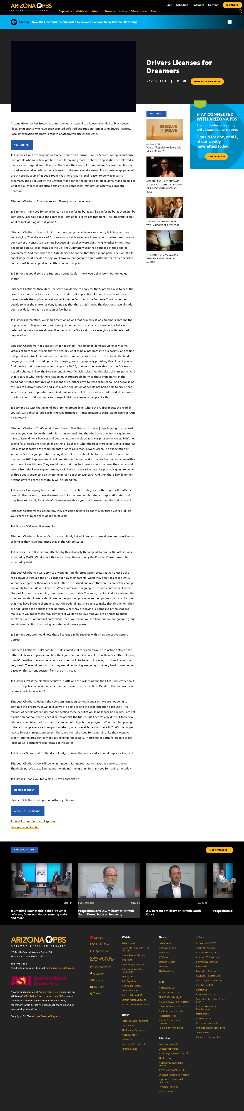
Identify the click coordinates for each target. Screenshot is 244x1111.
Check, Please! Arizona (133, 955)
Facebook (98, 973)
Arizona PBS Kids (167, 988)
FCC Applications (100, 951)
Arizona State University (52, 992)
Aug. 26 (153, 144)
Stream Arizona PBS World (135, 1004)
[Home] (31, 7)
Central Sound (129, 1025)
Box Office (201, 966)
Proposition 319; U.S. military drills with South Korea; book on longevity (106, 912)
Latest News (165, 943)
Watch (126, 937)
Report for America (168, 1086)
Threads (98, 993)
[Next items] (233, 880)
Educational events (168, 1048)
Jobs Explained (129, 981)
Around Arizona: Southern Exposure (33, 821)
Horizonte (164, 952)
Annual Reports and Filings (209, 980)
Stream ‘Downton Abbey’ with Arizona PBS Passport (162, 223)
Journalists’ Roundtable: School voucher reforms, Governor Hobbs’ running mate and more (39, 914)
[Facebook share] (173, 81)
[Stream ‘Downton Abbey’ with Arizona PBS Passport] (164, 199)
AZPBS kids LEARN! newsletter (174, 1002)
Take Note (127, 1039)
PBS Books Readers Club (208, 976)
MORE (218, 850)
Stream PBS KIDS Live (169, 992)
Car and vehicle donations (209, 1037)
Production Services (206, 971)
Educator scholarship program (174, 1074)
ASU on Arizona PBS (132, 995)
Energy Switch (129, 976)
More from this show (207, 81)
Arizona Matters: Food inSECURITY (133, 970)
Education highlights (169, 1044)
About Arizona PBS (205, 948)
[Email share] (186, 81)
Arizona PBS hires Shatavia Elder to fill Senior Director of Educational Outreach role (164, 186)
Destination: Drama (132, 986)
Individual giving (204, 1018)
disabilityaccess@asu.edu (60, 968)
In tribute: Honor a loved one (210, 1027)
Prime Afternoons (131, 990)
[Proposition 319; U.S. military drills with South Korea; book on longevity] (109, 865)
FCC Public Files (99, 944)
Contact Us (201, 990)
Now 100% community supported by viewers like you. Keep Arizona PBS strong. (84, 22)
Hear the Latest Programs (135, 1020)
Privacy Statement (100, 967)
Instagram (99, 980)
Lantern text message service (173, 1006)
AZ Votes (163, 957)
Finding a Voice (129, 1048)
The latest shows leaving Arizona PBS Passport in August (162, 258)
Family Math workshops (171, 1027)
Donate (98, 937)
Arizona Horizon (167, 948)
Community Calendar (207, 962)
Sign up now (215, 156)
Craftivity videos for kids (171, 1011)
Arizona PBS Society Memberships (206, 1008)
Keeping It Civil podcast (133, 1044)
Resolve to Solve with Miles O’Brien (135, 949)
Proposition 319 (224, 911)
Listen (125, 1014)
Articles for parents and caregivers (170, 1022)
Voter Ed (163, 966)
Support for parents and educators (171, 1081)
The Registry (165, 1058)
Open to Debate (167, 962)
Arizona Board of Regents (45, 1016)
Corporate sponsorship (207, 1023)
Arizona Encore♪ (130, 1034)
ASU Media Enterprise (35, 996)
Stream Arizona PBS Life (134, 1000)
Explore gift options (206, 994)
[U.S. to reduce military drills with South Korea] (176, 865)
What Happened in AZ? (133, 964)
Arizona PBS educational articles (171, 1064)
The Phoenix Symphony (133, 1030)
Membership (202, 1014)
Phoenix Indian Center (25, 827)
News (162, 937)
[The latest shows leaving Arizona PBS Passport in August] (164, 232)
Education (165, 1038)
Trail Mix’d (127, 960)
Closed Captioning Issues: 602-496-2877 (102, 959)
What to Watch (129, 943)
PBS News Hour (167, 971)
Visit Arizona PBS (204, 985)
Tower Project (203, 1032)
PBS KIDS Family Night (170, 997)
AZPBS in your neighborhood (173, 1053)
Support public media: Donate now (211, 1000)
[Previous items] (10, 880)
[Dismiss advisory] (229, 22)
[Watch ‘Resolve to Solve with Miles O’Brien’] (164, 121)
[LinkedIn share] (180, 81)
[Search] (239, 11)
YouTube (98, 987)
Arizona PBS (56, 996)
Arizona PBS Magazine (207, 952)
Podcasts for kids (167, 1015)
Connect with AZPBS (206, 943)
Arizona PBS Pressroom (208, 957)
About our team (167, 1091)
